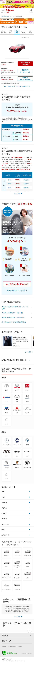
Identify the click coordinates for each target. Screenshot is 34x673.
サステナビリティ (21, 660)
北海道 (9, 180)
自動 (30, 31)
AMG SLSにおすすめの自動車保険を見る (14, 322)
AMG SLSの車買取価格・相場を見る (12, 313)
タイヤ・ (23, 31)
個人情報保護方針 (12, 646)
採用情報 (20, 646)
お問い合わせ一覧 (12, 660)
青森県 (9, 183)
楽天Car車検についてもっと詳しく (17, 290)
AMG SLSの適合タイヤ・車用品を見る (13, 317)
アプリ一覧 (4, 660)
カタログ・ (4, 31)
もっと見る (28, 352)
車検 (17, 31)
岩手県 (9, 187)
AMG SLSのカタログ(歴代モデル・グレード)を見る (15, 308)
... (11, 16)
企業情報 (4, 646)
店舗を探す (26, 180)
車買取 (10, 31)
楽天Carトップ (5, 16)
